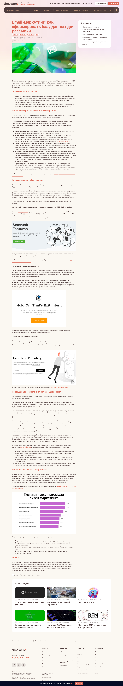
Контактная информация (102, 658)
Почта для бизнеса (83, 658)
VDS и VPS (80, 655)
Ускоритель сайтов (83, 673)
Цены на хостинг (46, 652)
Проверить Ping (46, 677)
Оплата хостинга (46, 658)
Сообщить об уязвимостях (102, 664)
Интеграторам (64, 655)
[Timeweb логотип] (11, 3)
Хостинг (80, 652)
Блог (96, 673)
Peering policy (63, 665)
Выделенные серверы (84, 664)
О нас (96, 652)
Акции (43, 670)
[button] (28, 3)
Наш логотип (63, 658)
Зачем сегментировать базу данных (94, 42)
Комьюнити (98, 661)
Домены (80, 661)
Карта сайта (98, 667)
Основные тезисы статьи (91, 27)
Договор (44, 664)
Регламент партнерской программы (66, 661)
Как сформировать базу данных (93, 34)
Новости (44, 667)
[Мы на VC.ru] (19, 665)
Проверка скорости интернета (47, 673)
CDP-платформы (25, 447)
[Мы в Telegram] (14, 665)
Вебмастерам (63, 652)
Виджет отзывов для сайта (85, 667)
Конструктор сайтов (83, 670)
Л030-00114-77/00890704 (18, 676)
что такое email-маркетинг (59, 387)
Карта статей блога (100, 670)
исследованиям (23, 212)
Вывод (85, 44)
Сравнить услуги (46, 655)
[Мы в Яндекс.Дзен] (23, 665)
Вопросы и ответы (47, 661)
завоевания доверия (63, 141)
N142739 (28, 674)
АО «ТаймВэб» (21, 672)
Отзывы (97, 655)
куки (71, 683)
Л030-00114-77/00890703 (18, 677)
